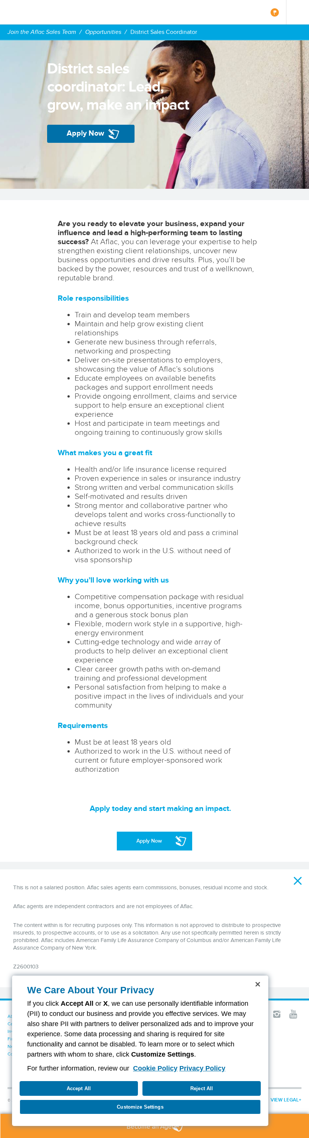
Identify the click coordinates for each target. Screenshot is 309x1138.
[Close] (258, 984)
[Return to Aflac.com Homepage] (29, 12)
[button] (297, 880)
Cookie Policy (155, 1068)
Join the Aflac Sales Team (42, 32)
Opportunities (103, 32)
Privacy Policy (202, 1068)
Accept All (79, 1088)
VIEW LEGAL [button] (285, 1100)
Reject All (201, 1088)
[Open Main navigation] (297, 12)
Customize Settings (140, 1107)
